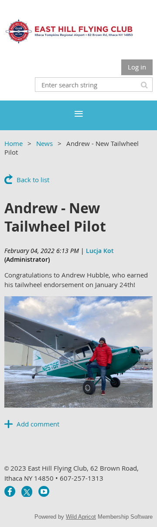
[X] (26, 491)
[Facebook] (9, 491)
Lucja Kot (100, 250)
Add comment (8, 424)
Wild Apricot (81, 516)
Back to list (33, 179)
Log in (137, 66)
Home (13, 143)
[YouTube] (43, 491)
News (44, 143)
